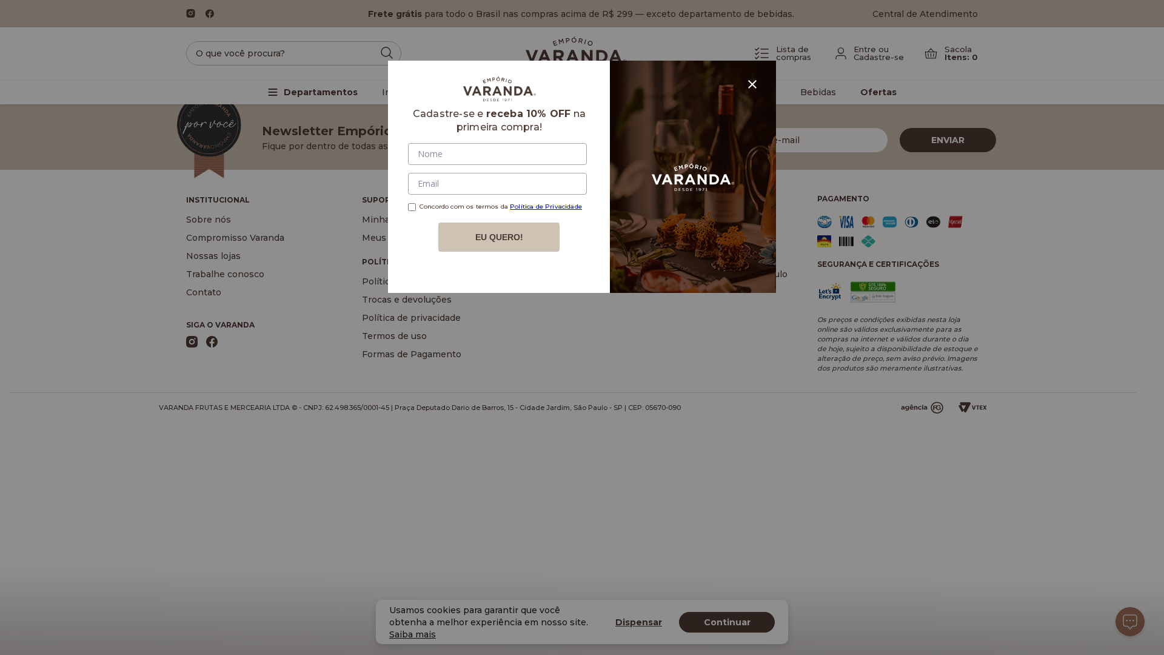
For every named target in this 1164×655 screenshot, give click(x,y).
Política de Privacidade (546, 206)
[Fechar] (752, 84)
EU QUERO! (499, 237)
